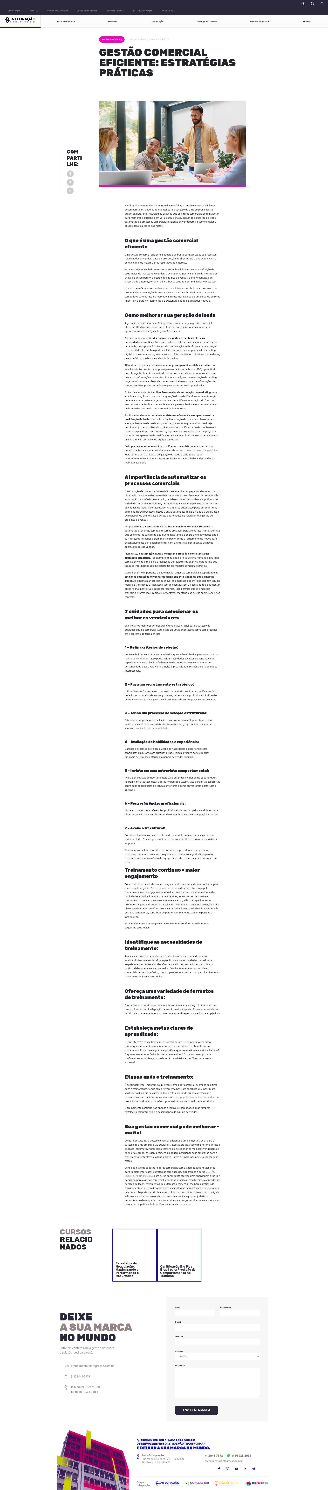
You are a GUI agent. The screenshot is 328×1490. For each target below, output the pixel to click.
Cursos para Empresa (57, 11)
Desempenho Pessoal (207, 21)
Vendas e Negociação (260, 21)
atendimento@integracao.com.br (224, 1461)
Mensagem (180, 1365)
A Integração (14, 11)
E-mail (178, 1322)
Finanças (307, 21)
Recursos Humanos (66, 21)
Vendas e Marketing (112, 39)
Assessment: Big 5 (115, 11)
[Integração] (20, 21)
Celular (179, 1336)
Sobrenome (225, 1307)
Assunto (179, 1351)
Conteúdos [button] (167, 11)
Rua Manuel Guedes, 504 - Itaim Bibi (163, 1459)
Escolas (34, 11)
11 (214, 1455)
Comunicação (157, 21)
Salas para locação (143, 11)
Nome (177, 1307)
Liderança (113, 21)
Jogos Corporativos (87, 11)
